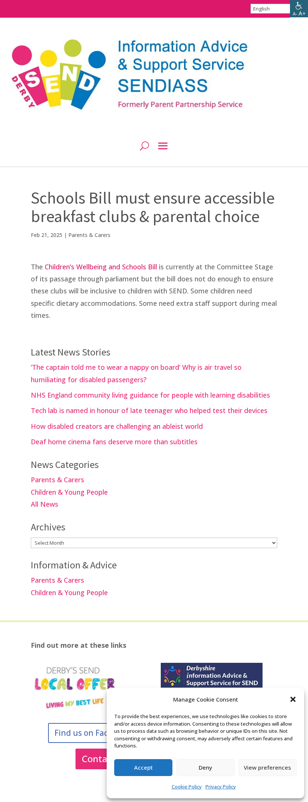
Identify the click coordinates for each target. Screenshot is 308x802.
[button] (293, 699)
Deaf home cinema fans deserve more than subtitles (114, 441)
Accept (143, 767)
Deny (205, 767)
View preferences (267, 767)
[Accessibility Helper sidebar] (299, 9)
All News (44, 504)
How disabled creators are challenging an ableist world (117, 426)
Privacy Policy (220, 786)
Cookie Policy (187, 786)
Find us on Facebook (92, 733)
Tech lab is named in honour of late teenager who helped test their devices (149, 410)
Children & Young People (69, 492)
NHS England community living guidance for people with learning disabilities (150, 394)
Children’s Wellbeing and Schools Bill (101, 266)
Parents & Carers (89, 234)
